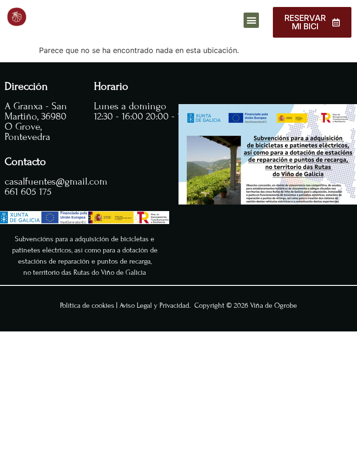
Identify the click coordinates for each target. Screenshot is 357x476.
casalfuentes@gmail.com (56, 181)
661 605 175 (28, 192)
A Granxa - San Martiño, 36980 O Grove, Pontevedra (36, 121)
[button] (251, 20)
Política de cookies (87, 305)
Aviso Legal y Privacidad (154, 305)
